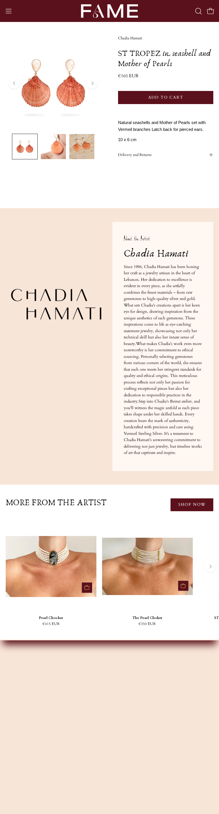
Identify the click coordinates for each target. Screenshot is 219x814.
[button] (198, 11)
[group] (109, 573)
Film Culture (126, 697)
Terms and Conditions (134, 760)
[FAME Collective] (109, 11)
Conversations (127, 688)
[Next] (92, 83)
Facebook (14, 743)
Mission (122, 680)
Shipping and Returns (133, 751)
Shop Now (192, 504)
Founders (123, 672)
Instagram (14, 735)
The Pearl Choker (147, 618)
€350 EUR (147, 624)
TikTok (12, 760)
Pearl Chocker (51, 618)
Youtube (13, 751)
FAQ (119, 743)
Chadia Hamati (130, 38)
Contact (122, 735)
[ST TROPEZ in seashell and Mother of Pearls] (25, 146)
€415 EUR (51, 624)
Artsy (10, 769)
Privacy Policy (127, 769)
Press (119, 706)
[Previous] (14, 83)
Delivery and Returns (134, 154)
